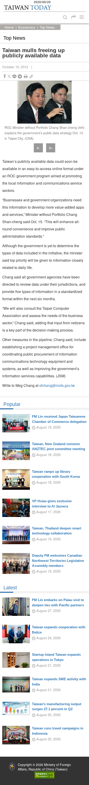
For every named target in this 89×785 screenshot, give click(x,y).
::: (4, 2)
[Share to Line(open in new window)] (14, 76)
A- (38, 148)
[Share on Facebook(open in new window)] (4, 76)
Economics (26, 27)
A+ (51, 148)
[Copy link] (31, 76)
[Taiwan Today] (27, 7)
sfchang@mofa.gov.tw (57, 385)
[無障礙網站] (44, 774)
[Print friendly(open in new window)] (26, 76)
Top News (47, 27)
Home (9, 27)
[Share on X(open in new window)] (9, 76)
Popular (12, 404)
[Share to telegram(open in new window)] (20, 76)
